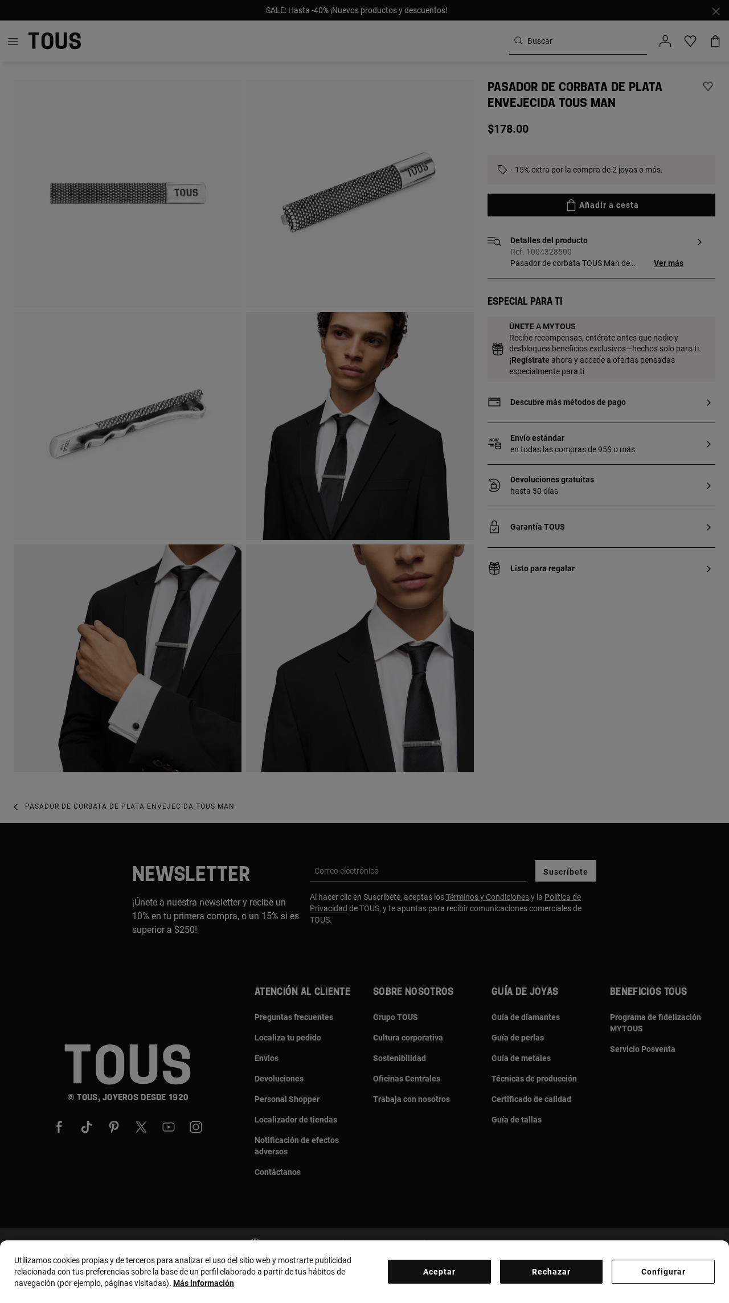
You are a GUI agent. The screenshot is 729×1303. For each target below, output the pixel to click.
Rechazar (551, 1271)
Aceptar (439, 1271)
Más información (203, 1283)
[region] (364, 1271)
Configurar (663, 1271)
